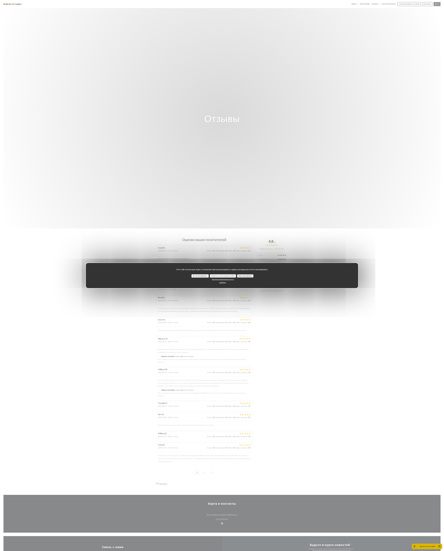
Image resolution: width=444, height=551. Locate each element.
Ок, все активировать (200, 276)
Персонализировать (245, 276)
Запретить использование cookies (223, 276)
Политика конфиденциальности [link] (223, 279)
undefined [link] (222, 282)
